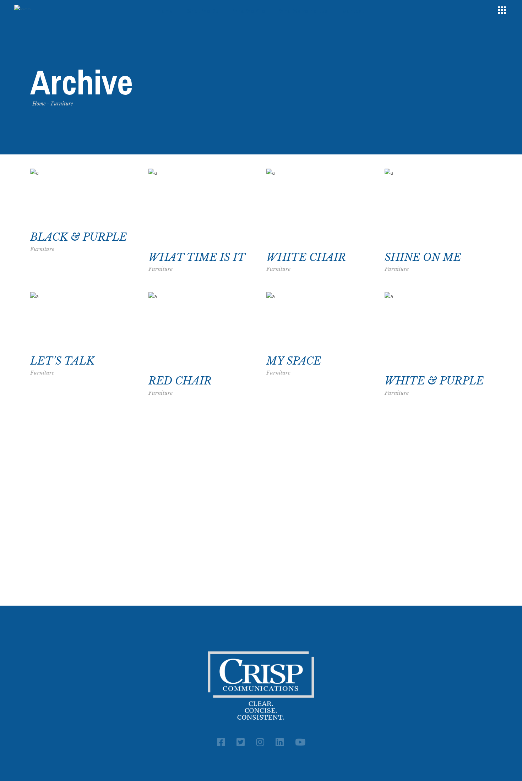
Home (38, 103)
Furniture (42, 249)
